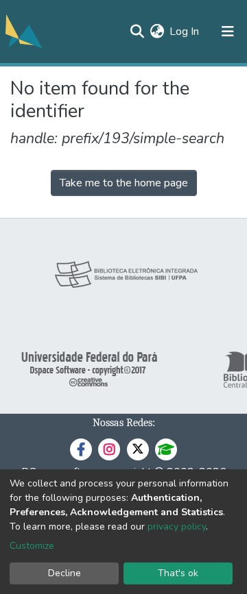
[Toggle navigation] (228, 31)
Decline (64, 573)
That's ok (178, 573)
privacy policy (177, 526)
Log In (184, 31)
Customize (32, 545)
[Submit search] (136, 31)
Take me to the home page (124, 182)
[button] (156, 31)
